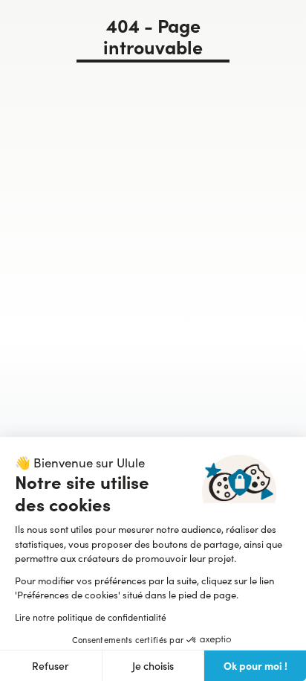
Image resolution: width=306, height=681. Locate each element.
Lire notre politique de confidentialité (90, 617)
